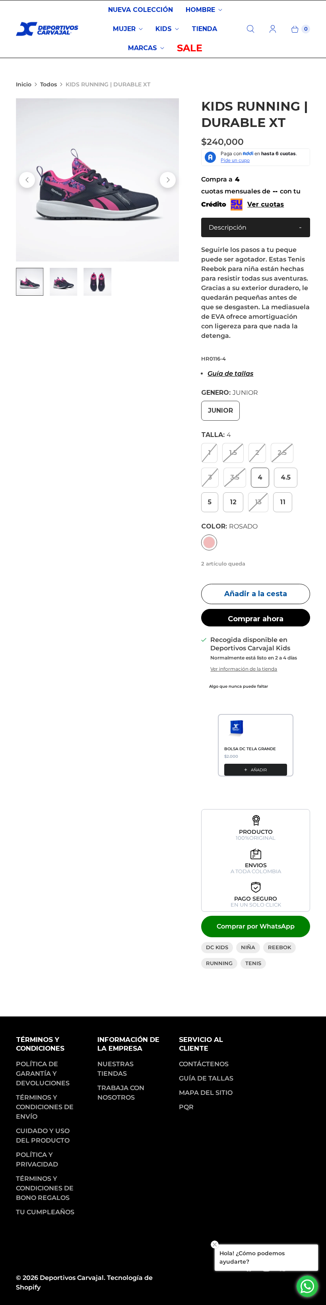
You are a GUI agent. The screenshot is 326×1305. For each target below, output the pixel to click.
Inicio (23, 84)
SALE (189, 48)
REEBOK (279, 947)
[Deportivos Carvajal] (48, 29)
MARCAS (142, 48)
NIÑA (248, 947)
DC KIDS (217, 947)
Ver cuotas (265, 204)
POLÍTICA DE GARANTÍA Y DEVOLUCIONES (43, 1073)
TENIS (253, 963)
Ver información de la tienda (243, 669)
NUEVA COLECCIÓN (140, 10)
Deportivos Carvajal (72, 1278)
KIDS (163, 29)
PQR (186, 1107)
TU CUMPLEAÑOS (45, 1212)
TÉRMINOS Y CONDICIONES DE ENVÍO (45, 1107)
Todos (48, 84)
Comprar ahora (255, 618)
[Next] (168, 180)
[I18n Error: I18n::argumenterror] (29, 281)
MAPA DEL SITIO (206, 1092)
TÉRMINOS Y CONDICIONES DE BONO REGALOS (45, 1188)
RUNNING (219, 963)
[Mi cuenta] (273, 29)
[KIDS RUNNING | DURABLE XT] (97, 179)
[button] (255, 227)
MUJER (124, 29)
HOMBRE (200, 10)
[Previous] (27, 180)
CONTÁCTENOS (204, 1064)
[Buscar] (250, 29)
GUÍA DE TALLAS (206, 1078)
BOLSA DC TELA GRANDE (250, 748)
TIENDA (204, 29)
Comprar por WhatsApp (256, 926)
